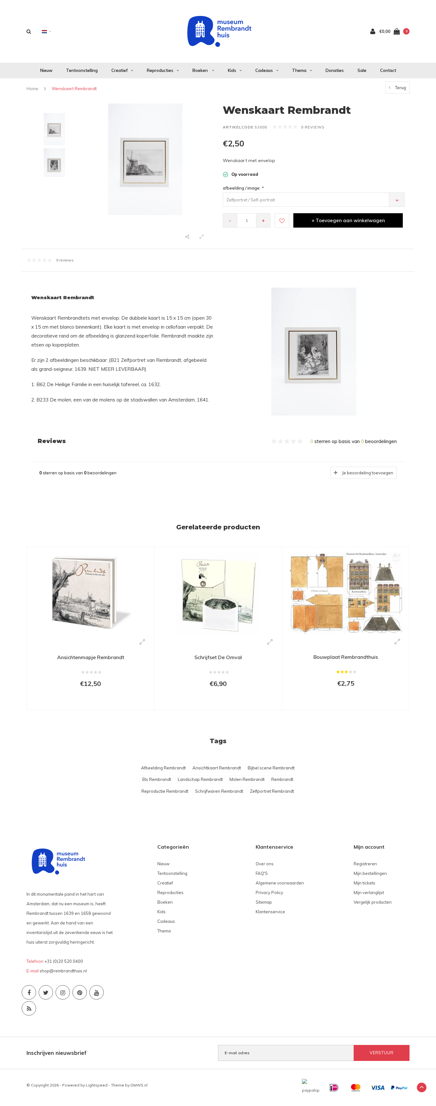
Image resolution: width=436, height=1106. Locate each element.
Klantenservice (270, 911)
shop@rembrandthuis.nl (63, 970)
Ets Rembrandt (156, 779)
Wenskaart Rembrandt (74, 88)
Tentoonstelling (82, 70)
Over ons (265, 863)
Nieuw (46, 70)
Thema (299, 70)
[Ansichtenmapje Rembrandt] (90, 592)
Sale (361, 70)
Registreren (365, 863)
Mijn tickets (364, 882)
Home (32, 88)
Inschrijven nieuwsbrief (56, 1052)
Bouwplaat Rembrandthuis (345, 657)
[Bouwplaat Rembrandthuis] (345, 592)
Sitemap (264, 902)
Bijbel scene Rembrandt (271, 767)
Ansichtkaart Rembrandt (216, 767)
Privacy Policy (269, 892)
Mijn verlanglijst (369, 892)
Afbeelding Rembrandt (163, 767)
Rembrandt (282, 779)
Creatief (119, 70)
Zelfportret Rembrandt (272, 791)
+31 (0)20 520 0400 (63, 961)
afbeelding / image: (243, 188)
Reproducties (160, 70)
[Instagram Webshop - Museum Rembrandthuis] (63, 992)
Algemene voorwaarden (280, 882)
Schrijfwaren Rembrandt (219, 791)
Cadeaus (264, 70)
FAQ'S (262, 873)
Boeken (200, 70)
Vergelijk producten (373, 902)
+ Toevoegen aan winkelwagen (348, 220)
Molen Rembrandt (247, 779)
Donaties (335, 70)
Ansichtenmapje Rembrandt (90, 657)
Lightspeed (97, 1085)
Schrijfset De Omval (218, 657)
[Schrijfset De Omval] (218, 592)
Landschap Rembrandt (200, 779)
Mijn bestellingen (370, 873)
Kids (232, 70)
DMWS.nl (139, 1085)
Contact (388, 70)
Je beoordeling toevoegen (367, 472)
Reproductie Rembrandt (164, 791)
